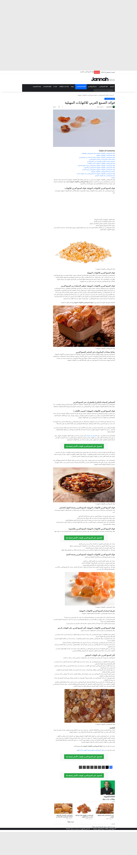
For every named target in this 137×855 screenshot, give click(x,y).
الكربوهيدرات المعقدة (91, 435)
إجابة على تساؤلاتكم (64, 86)
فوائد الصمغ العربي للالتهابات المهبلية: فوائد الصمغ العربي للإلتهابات (98, 153)
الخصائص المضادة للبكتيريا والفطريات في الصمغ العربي (101, 161)
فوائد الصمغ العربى (103, 86)
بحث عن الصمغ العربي (88, 72)
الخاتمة (113, 177)
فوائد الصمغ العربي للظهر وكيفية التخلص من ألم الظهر (90, 750)
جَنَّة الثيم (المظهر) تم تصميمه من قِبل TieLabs (78, 829)
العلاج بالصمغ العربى (81, 86)
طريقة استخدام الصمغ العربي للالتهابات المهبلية (103, 171)
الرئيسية (112, 86)
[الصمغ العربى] (103, 79)
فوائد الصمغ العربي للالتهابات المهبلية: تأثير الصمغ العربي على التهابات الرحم (96, 173)
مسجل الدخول (103, 827)
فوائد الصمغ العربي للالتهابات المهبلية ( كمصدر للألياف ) (101, 163)
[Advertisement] (89, 12)
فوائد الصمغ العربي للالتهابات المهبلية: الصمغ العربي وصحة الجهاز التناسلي (96, 165)
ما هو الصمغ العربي (92, 86)
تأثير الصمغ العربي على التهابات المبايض (105, 175)
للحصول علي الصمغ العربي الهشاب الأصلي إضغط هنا (84, 446)
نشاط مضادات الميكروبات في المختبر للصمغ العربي (102, 159)
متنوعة (72, 86)
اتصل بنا (55, 86)
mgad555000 (109, 107)
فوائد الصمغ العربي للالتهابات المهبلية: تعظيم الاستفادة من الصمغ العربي (97, 157)
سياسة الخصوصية (37, 86)
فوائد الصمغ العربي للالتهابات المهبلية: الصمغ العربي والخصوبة (99, 167)
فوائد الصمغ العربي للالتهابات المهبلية (105, 155)
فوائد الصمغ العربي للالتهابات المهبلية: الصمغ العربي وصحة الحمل (98, 169)
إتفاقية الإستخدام (47, 86)
